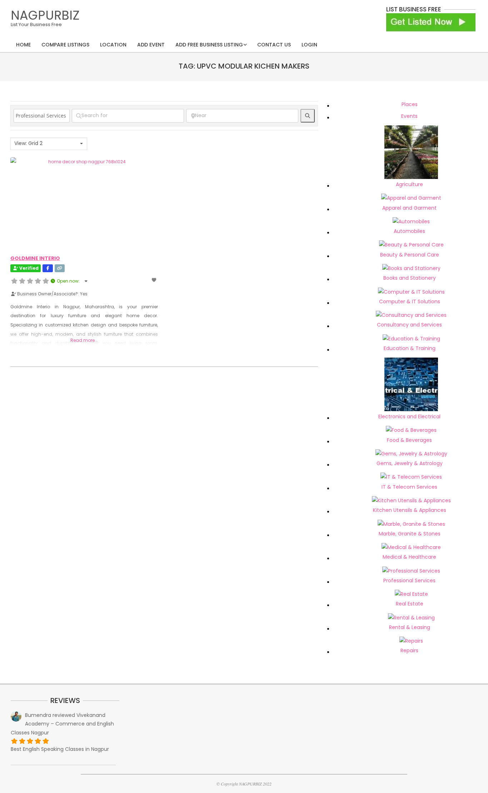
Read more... (84, 340)
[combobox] (48, 144)
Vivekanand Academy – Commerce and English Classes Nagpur (62, 724)
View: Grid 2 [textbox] (28, 143)
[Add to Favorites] (154, 280)
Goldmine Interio (35, 258)
